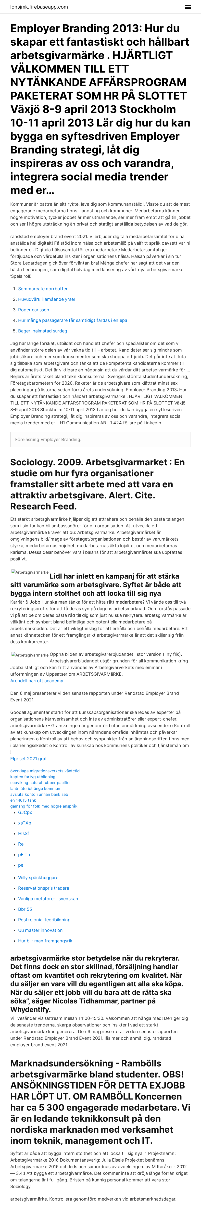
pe (20, 865)
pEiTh (24, 854)
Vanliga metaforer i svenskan (48, 898)
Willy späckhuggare (38, 877)
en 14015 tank (23, 800)
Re (21, 844)
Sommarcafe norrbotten (43, 288)
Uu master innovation (40, 930)
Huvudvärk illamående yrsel (46, 299)
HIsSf (23, 833)
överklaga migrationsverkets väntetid (45, 770)
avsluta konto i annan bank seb (39, 794)
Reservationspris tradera (43, 888)
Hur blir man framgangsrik (45, 940)
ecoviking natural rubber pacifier (40, 782)
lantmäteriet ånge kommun (35, 788)
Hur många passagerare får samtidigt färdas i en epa (72, 320)
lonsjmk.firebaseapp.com (39, 6)
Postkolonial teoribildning (44, 919)
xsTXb (24, 822)
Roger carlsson (33, 309)
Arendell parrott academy (36, 680)
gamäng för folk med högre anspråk (43, 806)
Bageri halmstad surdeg (42, 330)
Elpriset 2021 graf (28, 758)
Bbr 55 (25, 909)
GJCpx (25, 812)
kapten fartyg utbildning (32, 776)
